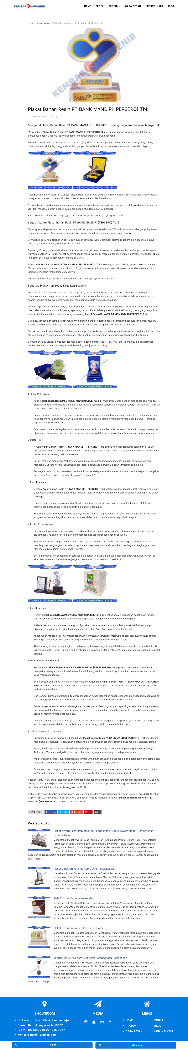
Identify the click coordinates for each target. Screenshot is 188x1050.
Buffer (97, 812)
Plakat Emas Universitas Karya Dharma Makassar (83, 868)
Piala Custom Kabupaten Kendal (73, 898)
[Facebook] (110, 1022)
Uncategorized (44, 23)
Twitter (64, 812)
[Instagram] (102, 1022)
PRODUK (131, 1025)
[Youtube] (94, 1022)
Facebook (51, 812)
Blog (170, 6)
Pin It (89, 812)
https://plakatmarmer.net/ (101, 278)
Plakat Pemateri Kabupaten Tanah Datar (78, 928)
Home (87, 6)
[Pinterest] (85, 1022)
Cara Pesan (133, 6)
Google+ (77, 812)
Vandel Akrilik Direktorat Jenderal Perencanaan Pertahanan (90, 957)
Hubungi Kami (154, 6)
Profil (100, 6)
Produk (113, 6)
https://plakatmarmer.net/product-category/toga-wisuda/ (91, 215)
